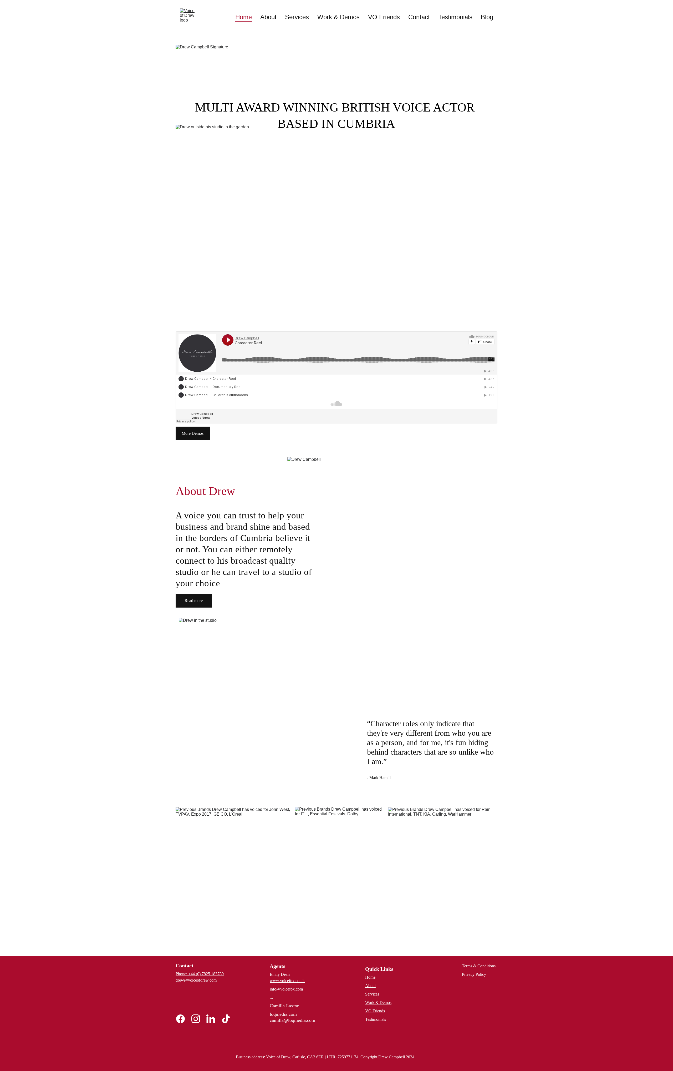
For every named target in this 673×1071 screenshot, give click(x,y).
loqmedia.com (283, 1014)
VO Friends (384, 17)
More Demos (192, 433)
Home (243, 17)
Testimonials (455, 17)
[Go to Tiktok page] (226, 1018)
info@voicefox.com (286, 989)
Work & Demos (338, 17)
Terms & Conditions (479, 966)
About (268, 17)
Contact (419, 17)
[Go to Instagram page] (198, 1018)
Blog (487, 17)
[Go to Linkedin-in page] (213, 1018)
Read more (194, 600)
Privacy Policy (474, 974)
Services (297, 17)
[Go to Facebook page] (183, 1018)
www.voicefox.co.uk (287, 980)
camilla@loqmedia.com (292, 1020)
